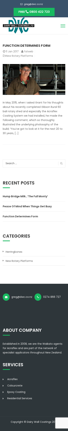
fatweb (28, 51)
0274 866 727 (53, 297)
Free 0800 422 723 (34, 12)
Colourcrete (14, 385)
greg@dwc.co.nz (33, 4)
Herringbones (14, 252)
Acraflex (12, 379)
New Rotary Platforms (19, 56)
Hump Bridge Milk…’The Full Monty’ (25, 196)
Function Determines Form (26, 45)
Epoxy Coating (16, 392)
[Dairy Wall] (18, 25)
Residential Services (19, 398)
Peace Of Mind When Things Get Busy (27, 206)
